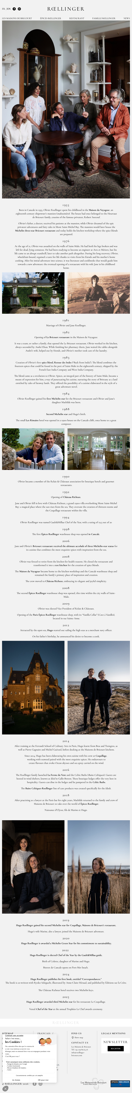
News (127, 18)
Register (116, 1048)
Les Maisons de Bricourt (17, 18)
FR (4, 8)
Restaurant (76, 18)
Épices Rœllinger (50, 18)
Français (44, 1033)
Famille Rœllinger (103, 18)
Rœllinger (66, 9)
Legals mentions (113, 1033)
